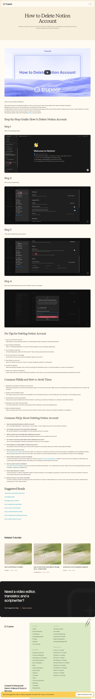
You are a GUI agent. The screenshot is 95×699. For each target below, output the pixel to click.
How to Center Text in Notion (12, 508)
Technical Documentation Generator (14, 493)
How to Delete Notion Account (12, 519)
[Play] (47, 72)
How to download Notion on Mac (13, 511)
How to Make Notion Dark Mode (13, 504)
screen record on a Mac (15, 451)
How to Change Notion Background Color (15, 515)
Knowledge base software (11, 500)
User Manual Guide (9, 497)
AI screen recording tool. (49, 458)
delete (30, 113)
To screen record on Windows (15, 465)
